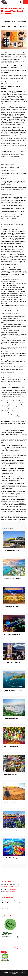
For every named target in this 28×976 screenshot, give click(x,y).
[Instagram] (6, 952)
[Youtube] (4, 952)
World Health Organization (9, 439)
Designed (20, 972)
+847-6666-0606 (11, 889)
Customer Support (10, 891)
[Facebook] (2, 952)
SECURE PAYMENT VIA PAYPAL (10, 886)
